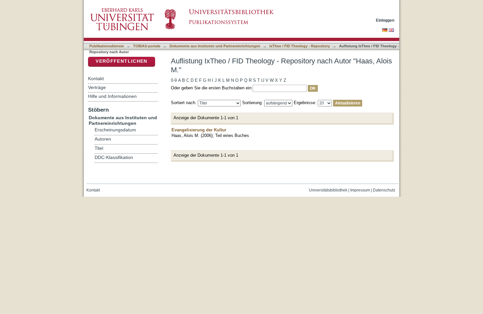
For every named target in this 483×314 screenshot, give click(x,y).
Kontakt (96, 78)
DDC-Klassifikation (114, 157)
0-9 (174, 80)
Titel (99, 148)
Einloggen (385, 20)
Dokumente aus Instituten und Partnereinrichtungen (215, 46)
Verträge (97, 87)
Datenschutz (384, 190)
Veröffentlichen (121, 61)
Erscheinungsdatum (115, 129)
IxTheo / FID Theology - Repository (299, 46)
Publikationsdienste (106, 46)
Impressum (360, 190)
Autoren (103, 139)
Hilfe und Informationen (112, 96)
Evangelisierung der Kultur (199, 129)
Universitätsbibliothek (328, 190)
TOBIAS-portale (146, 46)
